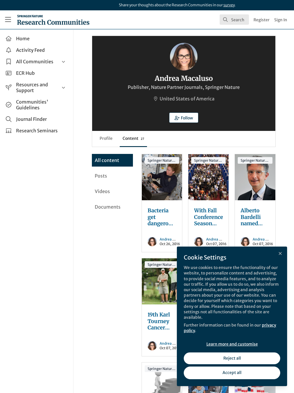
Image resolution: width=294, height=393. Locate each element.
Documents (108, 207)
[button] (183, 117)
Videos (102, 191)
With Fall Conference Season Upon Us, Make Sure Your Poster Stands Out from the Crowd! (208, 177)
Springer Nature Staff (163, 160)
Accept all (232, 372)
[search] (234, 19)
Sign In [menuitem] (280, 19)
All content (107, 160)
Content (133, 138)
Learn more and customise (232, 344)
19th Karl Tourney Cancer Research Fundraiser (162, 281)
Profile (106, 138)
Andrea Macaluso (174, 239)
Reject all (232, 358)
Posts (101, 176)
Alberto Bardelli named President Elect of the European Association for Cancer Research (255, 177)
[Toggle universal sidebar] (8, 20)
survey (229, 5)
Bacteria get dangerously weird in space (162, 177)
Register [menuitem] (262, 19)
